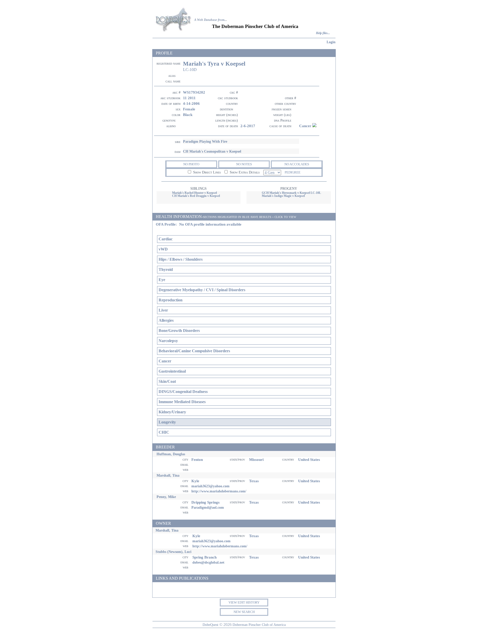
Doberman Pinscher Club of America (259, 625)
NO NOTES (244, 164)
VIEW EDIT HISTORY (244, 602)
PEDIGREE (292, 172)
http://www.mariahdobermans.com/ (218, 491)
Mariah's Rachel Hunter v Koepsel (194, 192)
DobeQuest (210, 625)
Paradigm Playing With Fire (205, 141)
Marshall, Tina (168, 475)
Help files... (323, 33)
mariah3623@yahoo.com (210, 486)
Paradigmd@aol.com (207, 507)
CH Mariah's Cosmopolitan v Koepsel (212, 151)
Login (331, 42)
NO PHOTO (191, 164)
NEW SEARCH (244, 612)
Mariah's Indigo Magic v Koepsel (283, 195)
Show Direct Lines (206, 172)
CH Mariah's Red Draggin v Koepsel (196, 195)
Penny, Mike (166, 497)
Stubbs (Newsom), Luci (173, 552)
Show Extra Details (244, 172)
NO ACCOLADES (296, 164)
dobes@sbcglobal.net (208, 562)
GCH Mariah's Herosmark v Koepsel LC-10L (291, 192)
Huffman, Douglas (171, 454)
